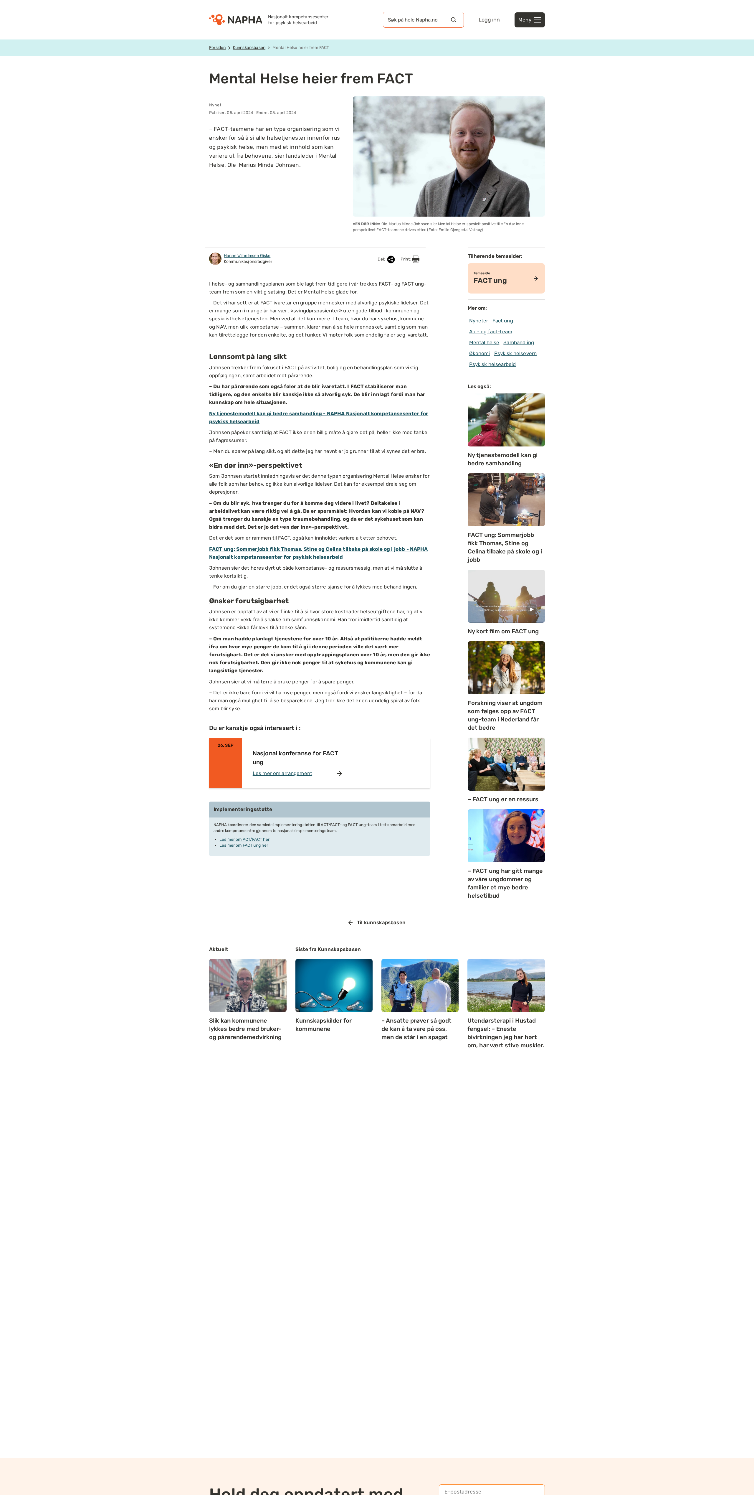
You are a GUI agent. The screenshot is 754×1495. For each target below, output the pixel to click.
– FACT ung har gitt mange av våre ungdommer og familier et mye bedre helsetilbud (505, 883)
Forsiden (217, 47)
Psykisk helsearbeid (492, 364)
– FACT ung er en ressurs (503, 799)
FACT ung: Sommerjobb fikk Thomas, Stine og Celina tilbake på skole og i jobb (505, 547)
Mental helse (484, 342)
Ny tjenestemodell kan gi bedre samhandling (503, 459)
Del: (382, 259)
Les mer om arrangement (282, 773)
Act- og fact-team (490, 331)
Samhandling (518, 342)
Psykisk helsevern (515, 353)
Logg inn (489, 20)
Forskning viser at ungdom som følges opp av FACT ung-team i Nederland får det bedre (505, 715)
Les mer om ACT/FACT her (244, 839)
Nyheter (478, 321)
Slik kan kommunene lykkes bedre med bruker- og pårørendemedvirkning (245, 1029)
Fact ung (502, 321)
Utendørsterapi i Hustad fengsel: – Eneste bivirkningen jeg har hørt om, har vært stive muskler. (505, 1033)
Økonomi (479, 353)
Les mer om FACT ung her (243, 845)
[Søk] (453, 19)
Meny (524, 20)
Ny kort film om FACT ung (503, 631)
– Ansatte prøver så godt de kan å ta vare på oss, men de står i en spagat (416, 1029)
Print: (406, 259)
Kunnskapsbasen (249, 47)
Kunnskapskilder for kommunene (323, 1024)
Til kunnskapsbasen (381, 922)
